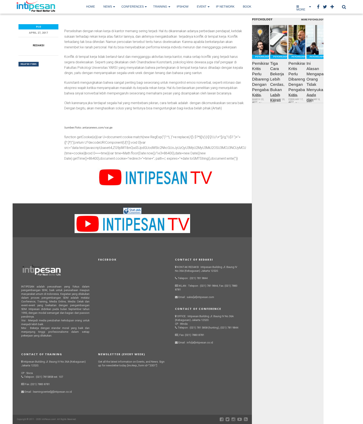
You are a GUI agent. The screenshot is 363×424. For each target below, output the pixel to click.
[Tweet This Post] (260, 49)
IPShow (182, 6)
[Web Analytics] (132, 213)
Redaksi (38, 45)
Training (160, 6)
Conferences (132, 6)
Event (201, 6)
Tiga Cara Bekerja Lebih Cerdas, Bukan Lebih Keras (277, 81)
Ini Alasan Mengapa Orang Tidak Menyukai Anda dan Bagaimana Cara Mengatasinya (315, 89)
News (107, 6)
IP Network (225, 6)
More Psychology (312, 20)
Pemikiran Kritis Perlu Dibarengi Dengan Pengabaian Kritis (260, 79)
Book (247, 6)
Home (90, 6)
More (300, 9)
